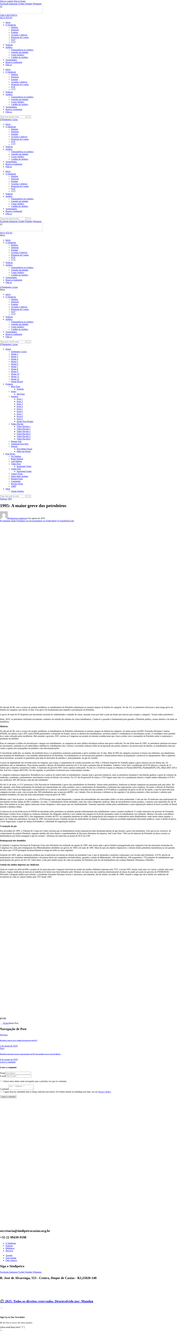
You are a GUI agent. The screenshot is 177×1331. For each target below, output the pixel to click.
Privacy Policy (104, 1092)
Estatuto (14, 32)
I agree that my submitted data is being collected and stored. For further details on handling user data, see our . (57, 1092)
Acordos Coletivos (19, 35)
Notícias (9, 45)
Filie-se (9, 65)
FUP (13, 40)
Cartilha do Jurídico (19, 57)
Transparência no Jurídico (22, 50)
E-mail (3, 1076)
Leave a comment (7, 1062)
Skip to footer (20, 1)
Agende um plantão (19, 52)
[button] (88, 235)
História (14, 27)
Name (2, 1073)
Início (8, 22)
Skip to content (6, 1)
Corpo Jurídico (17, 55)
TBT (10, 499)
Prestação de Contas (20, 37)
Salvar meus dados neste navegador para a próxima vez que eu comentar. (35, 1081)
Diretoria (15, 30)
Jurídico (9, 47)
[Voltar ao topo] (1, 1307)
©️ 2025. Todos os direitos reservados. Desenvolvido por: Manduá (46, 1301)
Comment (4, 1089)
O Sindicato (11, 25)
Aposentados (11, 60)
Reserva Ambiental (14, 62)
